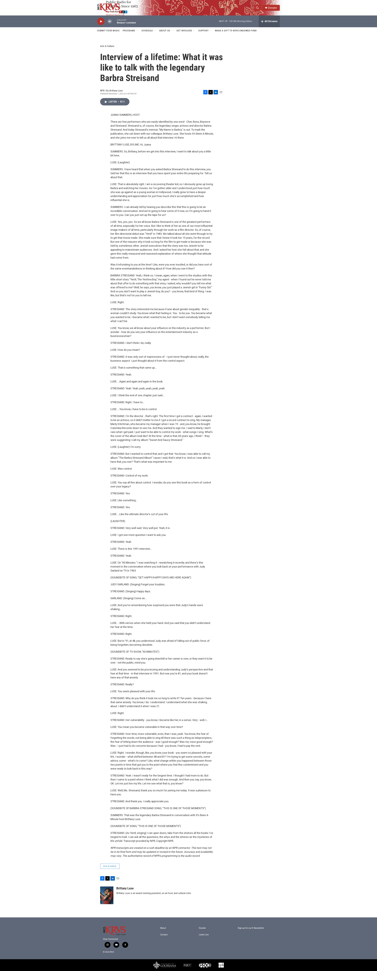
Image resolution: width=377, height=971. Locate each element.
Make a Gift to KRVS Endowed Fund (236, 30)
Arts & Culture (107, 46)
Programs (129, 30)
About (163, 928)
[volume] (109, 21)
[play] (101, 21)
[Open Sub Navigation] (137, 30)
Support (203, 30)
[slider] (114, 21)
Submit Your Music (108, 30)
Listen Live (204, 935)
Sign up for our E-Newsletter (251, 928)
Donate (272, 7)
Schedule (147, 30)
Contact (164, 935)
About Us (164, 30)
